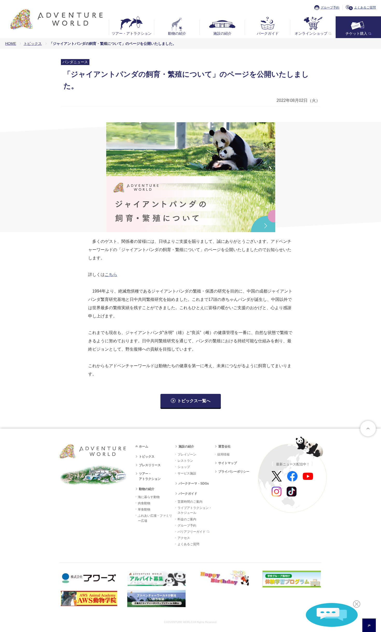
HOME (10, 43)
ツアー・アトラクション (132, 33)
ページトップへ (368, 428)
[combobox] (369, 625)
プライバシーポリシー (233, 471)
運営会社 (224, 446)
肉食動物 (144, 503)
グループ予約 (330, 7)
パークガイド (268, 33)
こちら (111, 274)
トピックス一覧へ (193, 401)
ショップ (184, 467)
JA (369, 625)
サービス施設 (187, 473)
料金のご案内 (187, 519)
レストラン (185, 461)
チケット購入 (356, 33)
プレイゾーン (187, 454)
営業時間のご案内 (190, 501)
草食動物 (144, 509)
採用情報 (223, 454)
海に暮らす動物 (149, 497)
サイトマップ (227, 463)
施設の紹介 (222, 33)
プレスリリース (150, 465)
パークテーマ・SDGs (194, 483)
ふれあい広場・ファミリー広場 (155, 518)
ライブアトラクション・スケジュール (195, 510)
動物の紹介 (177, 33)
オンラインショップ (311, 33)
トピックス (33, 43)
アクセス (184, 538)
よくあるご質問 (365, 7)
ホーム (143, 446)
